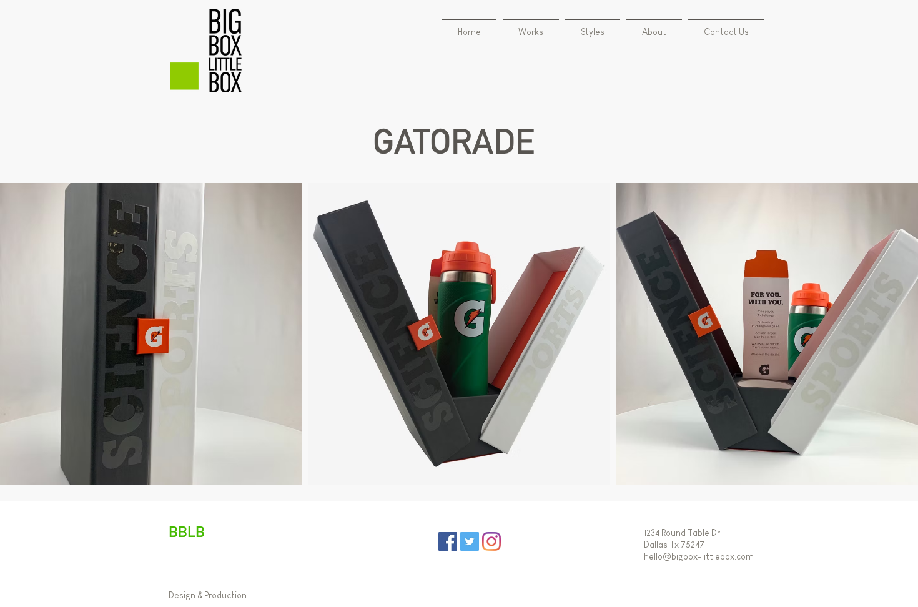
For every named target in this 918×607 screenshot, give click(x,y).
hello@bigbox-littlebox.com (699, 556)
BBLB (187, 531)
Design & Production (208, 595)
